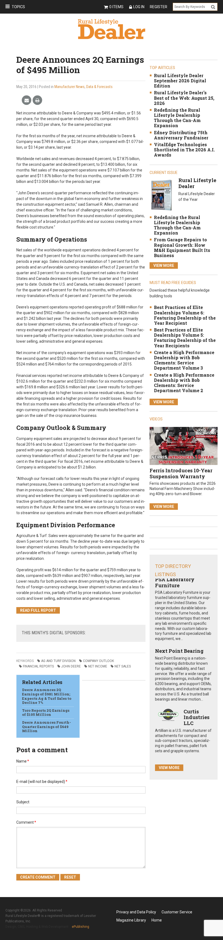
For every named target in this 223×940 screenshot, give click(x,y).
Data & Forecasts (99, 87)
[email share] (26, 100)
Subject (22, 802)
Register (158, 7)
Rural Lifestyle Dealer (197, 183)
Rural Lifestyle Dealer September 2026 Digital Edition (180, 81)
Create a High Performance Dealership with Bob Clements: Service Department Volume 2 (184, 383)
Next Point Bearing (179, 651)
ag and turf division (58, 661)
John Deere (71, 666)
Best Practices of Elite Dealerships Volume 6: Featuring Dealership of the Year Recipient (185, 315)
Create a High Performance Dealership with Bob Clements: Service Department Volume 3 (184, 360)
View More (163, 265)
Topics (18, 7)
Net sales (122, 666)
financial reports (38, 666)
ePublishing (80, 927)
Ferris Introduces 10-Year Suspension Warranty (181, 473)
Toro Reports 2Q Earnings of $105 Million (45, 712)
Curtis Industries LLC (196, 717)
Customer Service (177, 912)
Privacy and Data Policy (136, 912)
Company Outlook (98, 661)
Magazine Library (131, 920)
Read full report (38, 610)
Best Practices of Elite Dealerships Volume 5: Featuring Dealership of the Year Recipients (185, 337)
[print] (37, 100)
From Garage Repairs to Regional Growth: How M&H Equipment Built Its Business (182, 247)
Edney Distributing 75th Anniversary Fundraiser (181, 135)
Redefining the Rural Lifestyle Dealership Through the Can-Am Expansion (177, 118)
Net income (97, 666)
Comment (26, 822)
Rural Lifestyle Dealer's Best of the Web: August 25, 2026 (184, 98)
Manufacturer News (69, 87)
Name (22, 761)
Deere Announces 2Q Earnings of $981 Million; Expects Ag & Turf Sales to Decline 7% (46, 696)
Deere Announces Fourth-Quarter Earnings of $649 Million (46, 726)
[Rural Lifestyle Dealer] (162, 195)
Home (156, 920)
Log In (138, 7)
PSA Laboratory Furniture (174, 582)
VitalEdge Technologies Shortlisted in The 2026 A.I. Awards (184, 150)
